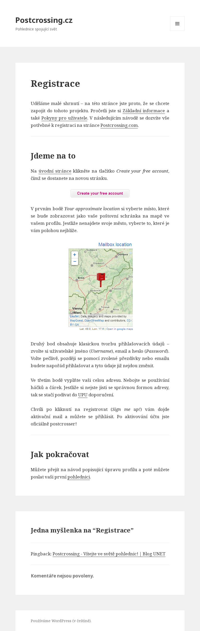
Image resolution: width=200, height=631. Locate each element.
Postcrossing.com (119, 125)
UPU (83, 395)
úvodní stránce (55, 171)
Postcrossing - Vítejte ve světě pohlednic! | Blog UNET (109, 554)
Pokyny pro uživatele (64, 118)
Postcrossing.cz (44, 20)
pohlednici (78, 477)
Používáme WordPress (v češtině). (61, 620)
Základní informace (144, 111)
